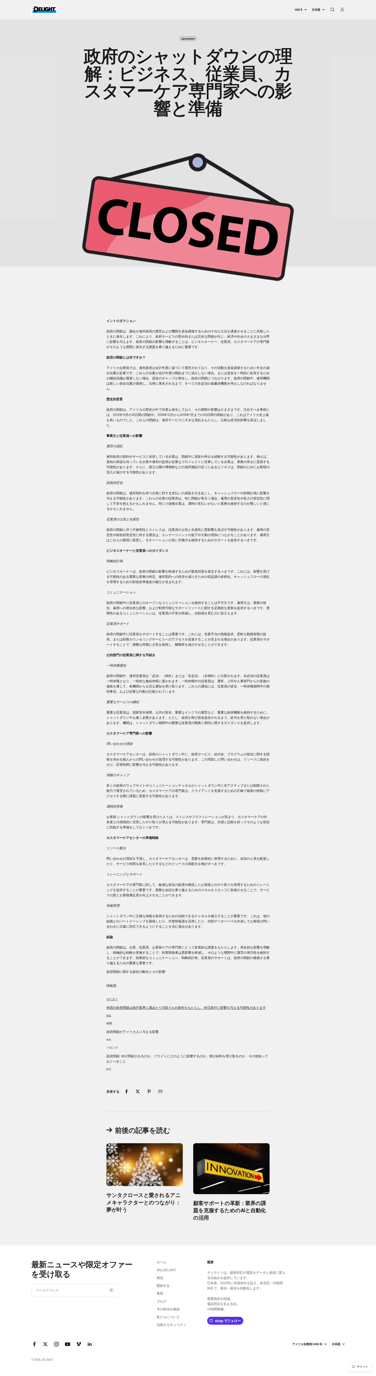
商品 (160, 1278)
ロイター (112, 999)
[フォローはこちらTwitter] (45, 1344)
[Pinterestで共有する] (149, 1091)
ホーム (161, 1262)
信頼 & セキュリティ (171, 1325)
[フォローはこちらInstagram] (56, 1344)
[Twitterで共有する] (137, 1091)
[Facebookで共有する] (126, 1091)
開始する (163, 1285)
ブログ (161, 1301)
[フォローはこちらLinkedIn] (90, 1344)
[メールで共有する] (160, 1091)
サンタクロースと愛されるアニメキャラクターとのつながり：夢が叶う (143, 1202)
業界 (160, 1293)
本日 (108, 1015)
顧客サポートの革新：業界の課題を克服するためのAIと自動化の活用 (229, 1210)
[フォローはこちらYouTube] (67, 1344)
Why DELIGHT (166, 1270)
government (188, 38)
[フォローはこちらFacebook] (34, 1344)
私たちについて (168, 1317)
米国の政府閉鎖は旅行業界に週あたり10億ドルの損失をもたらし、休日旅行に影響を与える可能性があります (186, 1007)
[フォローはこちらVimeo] (79, 1344)
